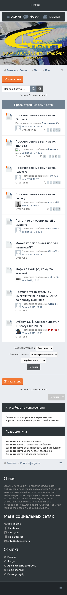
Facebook (13, 528)
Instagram (13, 532)
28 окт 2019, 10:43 (32, 126)
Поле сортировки (19, 354)
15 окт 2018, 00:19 (32, 254)
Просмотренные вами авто (33, 104)
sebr (51, 277)
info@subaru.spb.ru (19, 541)
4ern (50, 175)
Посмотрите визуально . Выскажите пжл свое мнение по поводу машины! (36, 296)
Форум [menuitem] (34, 16)
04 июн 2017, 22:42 (32, 307)
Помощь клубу (15, 574)
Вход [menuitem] (37, 5)
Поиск (33, 89)
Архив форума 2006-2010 (21, 565)
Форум (11, 561)
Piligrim (53, 329)
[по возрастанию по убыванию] (33, 360)
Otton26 (52, 228)
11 (59, 156)
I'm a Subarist (15, 536)
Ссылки (16, 16)
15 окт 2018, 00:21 (32, 231)
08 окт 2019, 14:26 (32, 152)
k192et (52, 149)
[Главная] (33, 47)
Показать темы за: (25, 348)
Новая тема (14, 79)
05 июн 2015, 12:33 (32, 333)
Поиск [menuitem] (61, 70)
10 (56, 156)
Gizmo (52, 303)
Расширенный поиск (39, 89)
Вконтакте (14, 523)
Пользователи (15, 570)
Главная (54, 16)
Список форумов (30, 463)
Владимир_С (50, 123)
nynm (51, 202)
